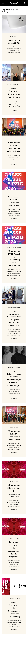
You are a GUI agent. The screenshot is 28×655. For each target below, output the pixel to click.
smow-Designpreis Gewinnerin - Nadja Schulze (14, 93)
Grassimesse (11, 538)
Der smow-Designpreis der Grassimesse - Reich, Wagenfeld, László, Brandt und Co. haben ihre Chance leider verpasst (14, 549)
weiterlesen (14, 56)
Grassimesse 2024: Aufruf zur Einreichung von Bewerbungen (14, 258)
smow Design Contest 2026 (14, 41)
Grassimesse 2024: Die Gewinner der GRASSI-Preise (14, 147)
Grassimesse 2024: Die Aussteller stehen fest (14, 201)
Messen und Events (11, 84)
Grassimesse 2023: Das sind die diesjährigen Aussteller (14, 491)
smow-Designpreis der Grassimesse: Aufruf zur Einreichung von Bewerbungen (14, 609)
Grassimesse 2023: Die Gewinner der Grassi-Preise (14, 435)
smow (11, 36)
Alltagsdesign (11, 367)
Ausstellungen (11, 307)
